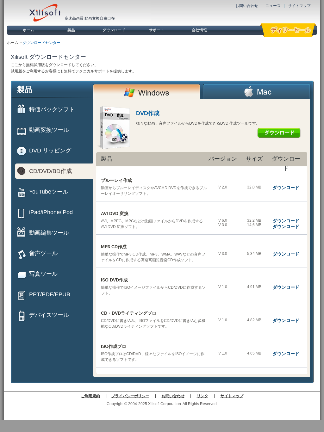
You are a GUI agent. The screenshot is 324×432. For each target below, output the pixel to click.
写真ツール (43, 274)
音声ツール (43, 253)
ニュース (273, 5)
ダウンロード (114, 30)
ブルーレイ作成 (116, 180)
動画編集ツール (49, 233)
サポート (156, 30)
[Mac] (257, 91)
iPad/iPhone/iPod (51, 212)
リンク (202, 396)
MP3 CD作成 (114, 246)
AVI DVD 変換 (114, 213)
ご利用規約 (90, 396)
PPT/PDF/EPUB (49, 294)
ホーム (28, 30)
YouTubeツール (48, 191)
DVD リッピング (50, 150)
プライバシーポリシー (130, 396)
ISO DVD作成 (114, 279)
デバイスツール (49, 315)
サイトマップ (299, 5)
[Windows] (147, 91)
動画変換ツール (49, 130)
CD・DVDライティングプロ (128, 313)
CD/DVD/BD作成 (50, 171)
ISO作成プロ (113, 346)
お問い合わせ (246, 5)
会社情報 (199, 30)
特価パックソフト (52, 109)
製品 (71, 30)
